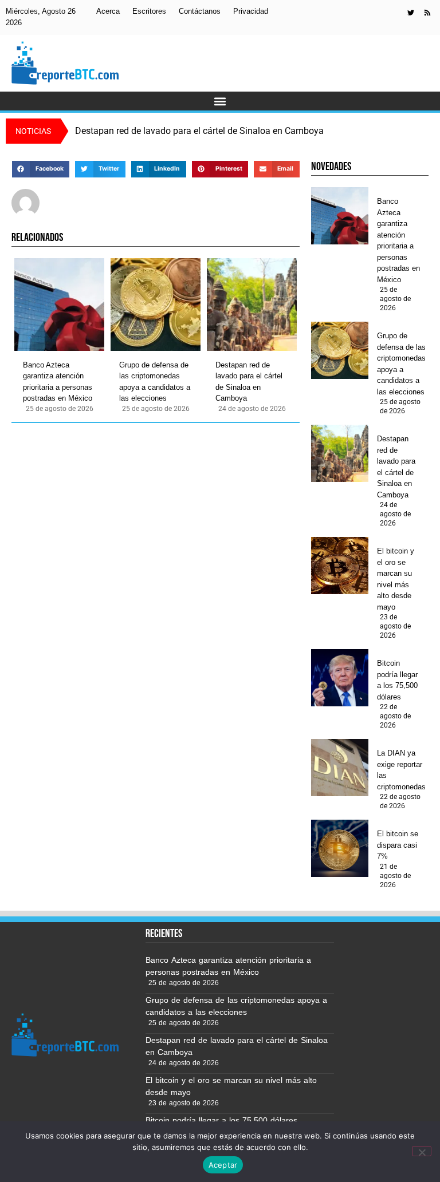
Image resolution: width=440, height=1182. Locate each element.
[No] (421, 1151)
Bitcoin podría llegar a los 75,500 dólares (397, 680)
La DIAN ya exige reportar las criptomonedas (401, 770)
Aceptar (223, 1164)
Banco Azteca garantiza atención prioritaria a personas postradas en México (57, 382)
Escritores (149, 11)
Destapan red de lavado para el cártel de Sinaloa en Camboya (248, 382)
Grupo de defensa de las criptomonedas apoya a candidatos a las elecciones (154, 382)
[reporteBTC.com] (427, 12)
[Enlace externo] (411, 12)
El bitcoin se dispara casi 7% (397, 844)
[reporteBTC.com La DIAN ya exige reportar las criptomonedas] (339, 767)
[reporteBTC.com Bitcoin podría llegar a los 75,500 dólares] (339, 677)
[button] (220, 101)
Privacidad (250, 11)
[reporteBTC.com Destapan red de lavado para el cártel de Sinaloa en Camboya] (252, 304)
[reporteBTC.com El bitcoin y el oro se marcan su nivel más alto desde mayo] (339, 565)
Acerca (108, 11)
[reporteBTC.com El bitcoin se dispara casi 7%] (339, 848)
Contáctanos (200, 11)
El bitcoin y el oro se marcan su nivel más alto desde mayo (395, 579)
